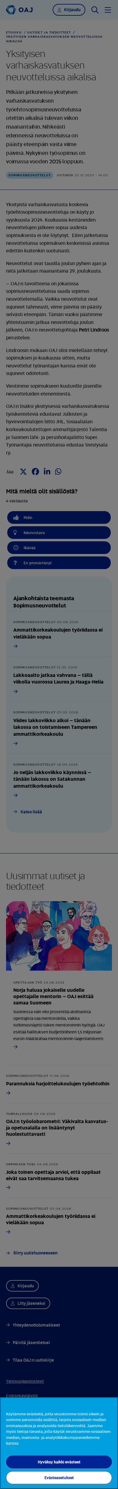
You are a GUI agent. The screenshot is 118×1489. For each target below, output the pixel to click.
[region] (59, 1443)
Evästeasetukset (59, 1477)
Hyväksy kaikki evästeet (59, 1462)
